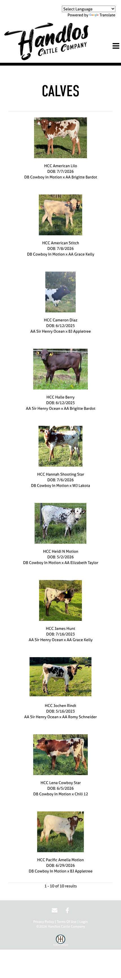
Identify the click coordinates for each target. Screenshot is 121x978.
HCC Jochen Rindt (60, 705)
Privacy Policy (43, 921)
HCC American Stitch (60, 242)
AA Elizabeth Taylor (81, 562)
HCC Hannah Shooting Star (60, 474)
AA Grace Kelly (81, 254)
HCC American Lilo (60, 165)
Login (83, 921)
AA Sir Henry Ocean (47, 331)
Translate (107, 14)
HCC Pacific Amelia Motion (60, 859)
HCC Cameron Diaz (60, 320)
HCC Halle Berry (60, 397)
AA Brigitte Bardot (81, 177)
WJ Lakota (81, 485)
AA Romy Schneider (79, 716)
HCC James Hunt (60, 628)
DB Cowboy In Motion (43, 177)
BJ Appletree (79, 331)
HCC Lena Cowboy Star (61, 782)
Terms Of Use (67, 921)
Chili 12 (81, 793)
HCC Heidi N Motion (60, 551)
